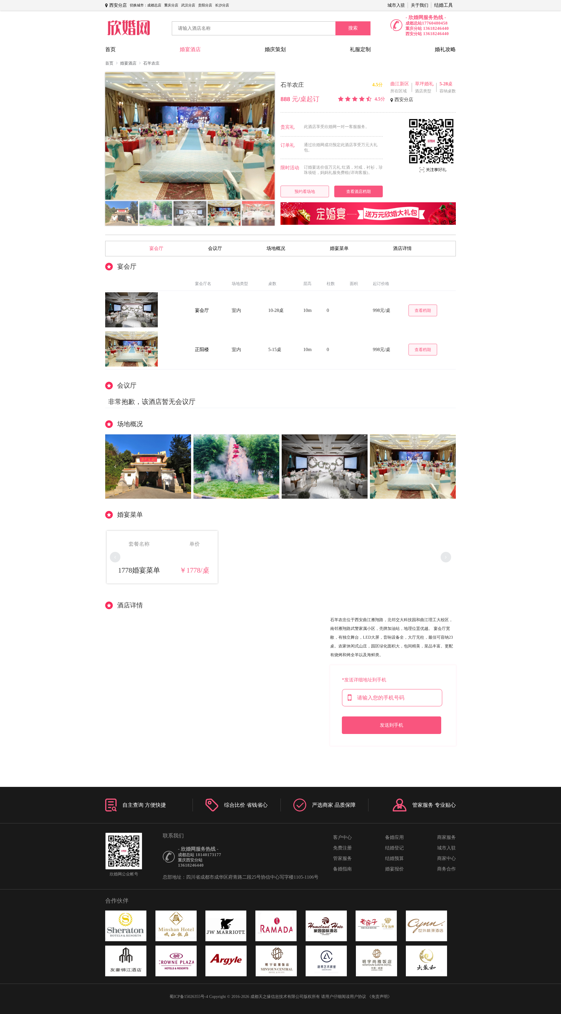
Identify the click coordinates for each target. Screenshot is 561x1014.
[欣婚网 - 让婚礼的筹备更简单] (128, 28)
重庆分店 (171, 5)
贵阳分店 (205, 5)
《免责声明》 (379, 996)
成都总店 (154, 5)
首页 (110, 49)
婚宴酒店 (190, 49)
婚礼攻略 (445, 49)
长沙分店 (222, 5)
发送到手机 (391, 725)
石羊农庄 (151, 63)
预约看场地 (305, 191)
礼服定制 (360, 49)
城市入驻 (396, 5)
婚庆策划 (275, 49)
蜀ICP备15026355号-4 (188, 996)
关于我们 (419, 5)
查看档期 (423, 310)
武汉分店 (188, 5)
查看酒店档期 (358, 191)
